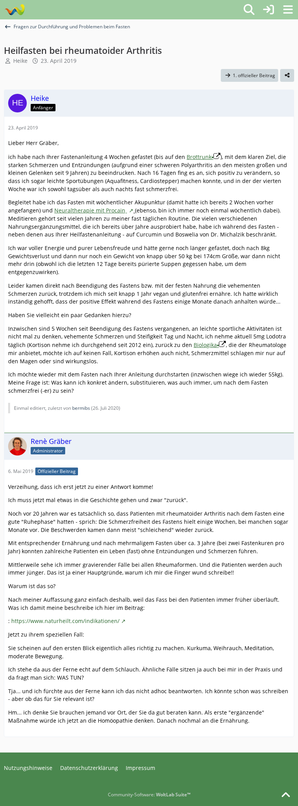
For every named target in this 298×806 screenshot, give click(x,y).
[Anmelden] (268, 9)
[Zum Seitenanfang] (285, 795)
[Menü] (288, 9)
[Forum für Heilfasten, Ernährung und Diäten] (14, 9)
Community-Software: (149, 794)
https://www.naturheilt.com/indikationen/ (65, 621)
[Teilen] (287, 75)
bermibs (81, 408)
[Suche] (249, 9)
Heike (20, 60)
